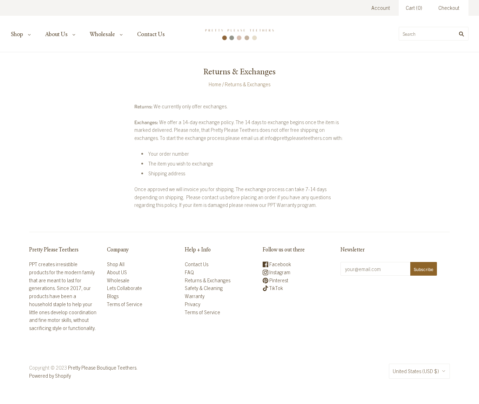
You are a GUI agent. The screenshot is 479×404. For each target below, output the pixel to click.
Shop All (115, 264)
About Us (56, 34)
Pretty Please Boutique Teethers (102, 367)
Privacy (192, 304)
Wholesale (102, 34)
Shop (17, 34)
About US (117, 272)
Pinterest (278, 280)
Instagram (279, 272)
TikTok (275, 288)
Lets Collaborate (124, 288)
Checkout (448, 8)
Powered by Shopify (50, 375)
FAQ (189, 272)
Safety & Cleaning (204, 288)
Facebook (279, 264)
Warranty (194, 296)
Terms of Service (124, 304)
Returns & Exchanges (207, 280)
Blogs (113, 296)
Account (380, 8)
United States (416, 371)
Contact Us (151, 34)
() (414, 8)
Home (215, 84)
